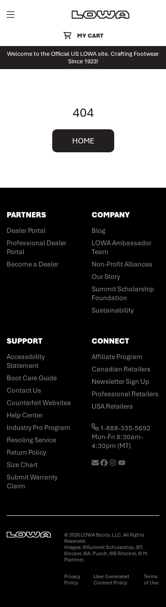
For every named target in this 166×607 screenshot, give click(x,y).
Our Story (106, 276)
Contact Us (24, 390)
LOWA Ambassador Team (121, 247)
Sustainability (113, 310)
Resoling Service (31, 440)
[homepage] (100, 15)
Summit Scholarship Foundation (123, 293)
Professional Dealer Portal (36, 247)
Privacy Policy (72, 579)
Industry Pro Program (38, 427)
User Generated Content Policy (111, 579)
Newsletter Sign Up (120, 381)
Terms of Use (151, 579)
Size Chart (22, 464)
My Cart (90, 35)
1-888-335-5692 (125, 428)
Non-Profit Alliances (122, 264)
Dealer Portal (26, 230)
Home (83, 141)
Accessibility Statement (26, 361)
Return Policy (26, 452)
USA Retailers (112, 406)
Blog (98, 230)
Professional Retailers (125, 394)
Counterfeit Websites (39, 402)
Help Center (24, 415)
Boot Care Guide (32, 378)
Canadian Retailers (121, 369)
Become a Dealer (32, 264)
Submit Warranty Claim (32, 482)
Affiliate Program (117, 356)
